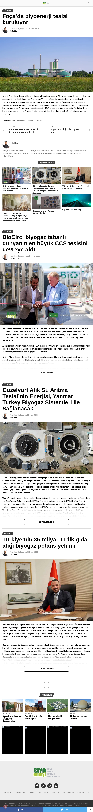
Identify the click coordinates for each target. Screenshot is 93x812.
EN (88, 793)
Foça (40, 121)
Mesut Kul (16, 258)
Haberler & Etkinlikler (48, 793)
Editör (14, 31)
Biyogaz (32, 121)
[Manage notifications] (5, 807)
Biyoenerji (22, 121)
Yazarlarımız (68, 793)
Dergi (32, 793)
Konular (8, 793)
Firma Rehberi (21, 793)
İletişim (80, 793)
